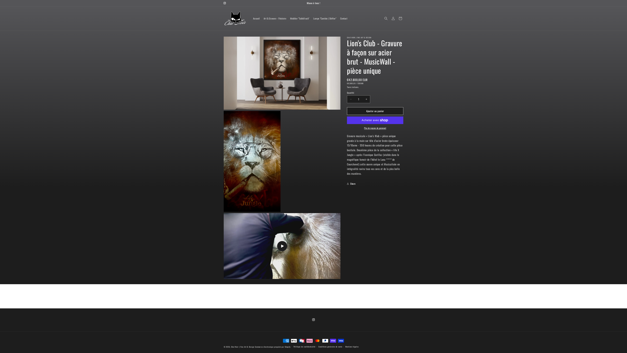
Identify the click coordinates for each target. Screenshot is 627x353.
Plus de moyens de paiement (375, 128)
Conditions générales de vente (330, 346)
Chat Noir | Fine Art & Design (242, 346)
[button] (386, 18)
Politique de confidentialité (304, 346)
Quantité (350, 92)
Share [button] (353, 183)
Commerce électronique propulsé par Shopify (272, 346)
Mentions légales (352, 346)
